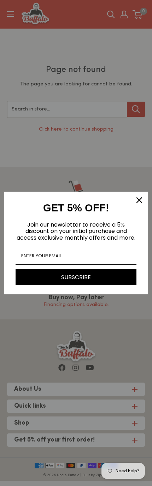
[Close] (139, 200)
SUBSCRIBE (76, 277)
